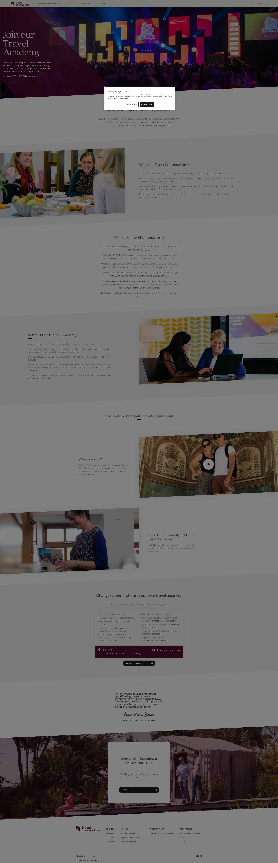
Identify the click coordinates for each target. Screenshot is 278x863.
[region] (139, 98)
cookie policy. (124, 98)
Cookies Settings (131, 104)
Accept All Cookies (147, 104)
